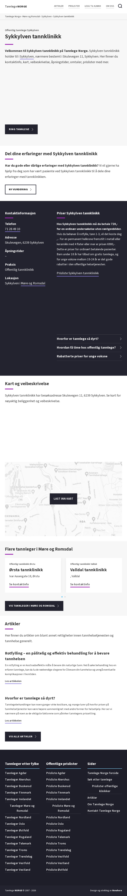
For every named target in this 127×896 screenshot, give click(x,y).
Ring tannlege (19, 129)
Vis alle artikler (21, 736)
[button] (89, 339)
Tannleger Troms (16, 850)
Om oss (110, 6)
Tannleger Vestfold (17, 863)
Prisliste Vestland (57, 863)
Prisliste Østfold (57, 870)
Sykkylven (47, 16)
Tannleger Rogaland (18, 837)
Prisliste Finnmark (58, 793)
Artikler (59, 6)
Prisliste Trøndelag (58, 850)
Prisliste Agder (55, 773)
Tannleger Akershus (18, 779)
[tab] (62, 596)
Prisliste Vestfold (57, 857)
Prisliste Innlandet (58, 799)
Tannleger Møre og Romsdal (22, 808)
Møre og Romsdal (31, 16)
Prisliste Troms (56, 843)
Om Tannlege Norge (100, 804)
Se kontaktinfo (19, 584)
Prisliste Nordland (58, 817)
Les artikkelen (13, 681)
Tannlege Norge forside (103, 773)
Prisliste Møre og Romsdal (63, 808)
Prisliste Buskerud (58, 786)
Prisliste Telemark (58, 837)
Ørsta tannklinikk (26, 570)
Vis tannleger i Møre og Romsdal (32, 606)
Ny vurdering (18, 189)
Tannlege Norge (13, 16)
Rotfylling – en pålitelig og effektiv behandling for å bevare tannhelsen (57, 656)
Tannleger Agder (16, 773)
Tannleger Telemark (18, 843)
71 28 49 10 (12, 229)
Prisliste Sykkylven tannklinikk (78, 273)
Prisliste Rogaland (58, 830)
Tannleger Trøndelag (18, 857)
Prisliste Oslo (55, 824)
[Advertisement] (63, 95)
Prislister (74, 6)
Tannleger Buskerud (18, 786)
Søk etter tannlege (99, 779)
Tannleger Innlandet (18, 799)
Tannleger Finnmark (18, 793)
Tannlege (16, 6)
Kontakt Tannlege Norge (103, 811)
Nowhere (117, 890)
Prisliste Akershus (57, 779)
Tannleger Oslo (15, 824)
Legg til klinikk (93, 6)
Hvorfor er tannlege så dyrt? (30, 698)
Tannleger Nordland (18, 817)
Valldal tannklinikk (88, 570)
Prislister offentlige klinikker (105, 788)
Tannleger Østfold (17, 830)
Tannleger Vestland (17, 870)
